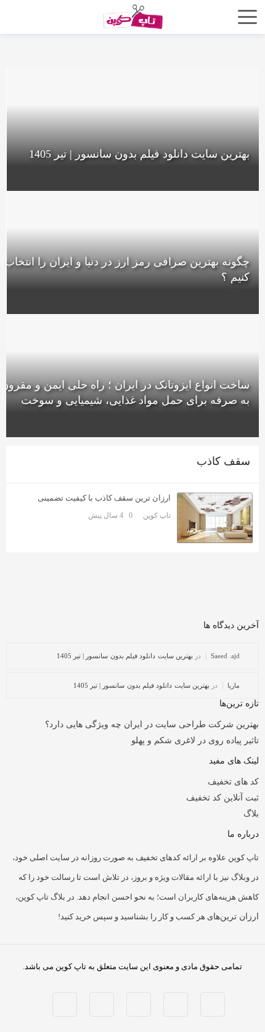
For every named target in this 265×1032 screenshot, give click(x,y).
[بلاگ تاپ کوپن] (132, 15)
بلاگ (251, 813)
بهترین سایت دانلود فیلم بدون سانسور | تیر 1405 (125, 655)
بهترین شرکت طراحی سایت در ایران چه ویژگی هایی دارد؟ (152, 724)
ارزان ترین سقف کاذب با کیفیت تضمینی (104, 497)
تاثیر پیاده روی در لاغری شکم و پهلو (195, 740)
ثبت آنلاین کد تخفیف (222, 797)
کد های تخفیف (233, 781)
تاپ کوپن (157, 515)
